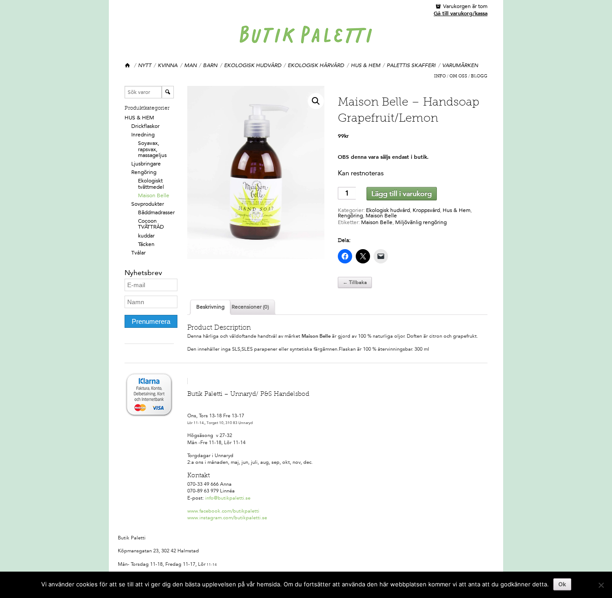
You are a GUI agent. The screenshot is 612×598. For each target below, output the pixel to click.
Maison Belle (153, 195)
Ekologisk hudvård (252, 65)
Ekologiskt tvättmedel (151, 184)
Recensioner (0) (250, 307)
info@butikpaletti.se (227, 498)
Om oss (458, 76)
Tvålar (138, 253)
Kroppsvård (426, 210)
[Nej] (600, 585)
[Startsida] (128, 65)
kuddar (146, 236)
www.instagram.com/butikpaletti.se (227, 518)
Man (190, 65)
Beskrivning (210, 307)
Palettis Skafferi (411, 65)
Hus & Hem (365, 65)
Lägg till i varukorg (401, 193)
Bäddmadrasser (156, 212)
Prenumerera (151, 321)
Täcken (146, 244)
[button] (316, 101)
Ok (562, 584)
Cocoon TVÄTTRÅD (151, 224)
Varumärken (460, 65)
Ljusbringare (146, 164)
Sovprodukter (147, 204)
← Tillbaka (355, 282)
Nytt (144, 65)
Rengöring (143, 172)
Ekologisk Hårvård (316, 65)
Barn (210, 65)
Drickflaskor (145, 126)
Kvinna (167, 65)
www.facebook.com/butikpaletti (223, 511)
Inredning (143, 134)
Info (440, 76)
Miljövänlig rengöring (421, 222)
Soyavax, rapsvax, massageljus (152, 149)
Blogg (479, 76)
